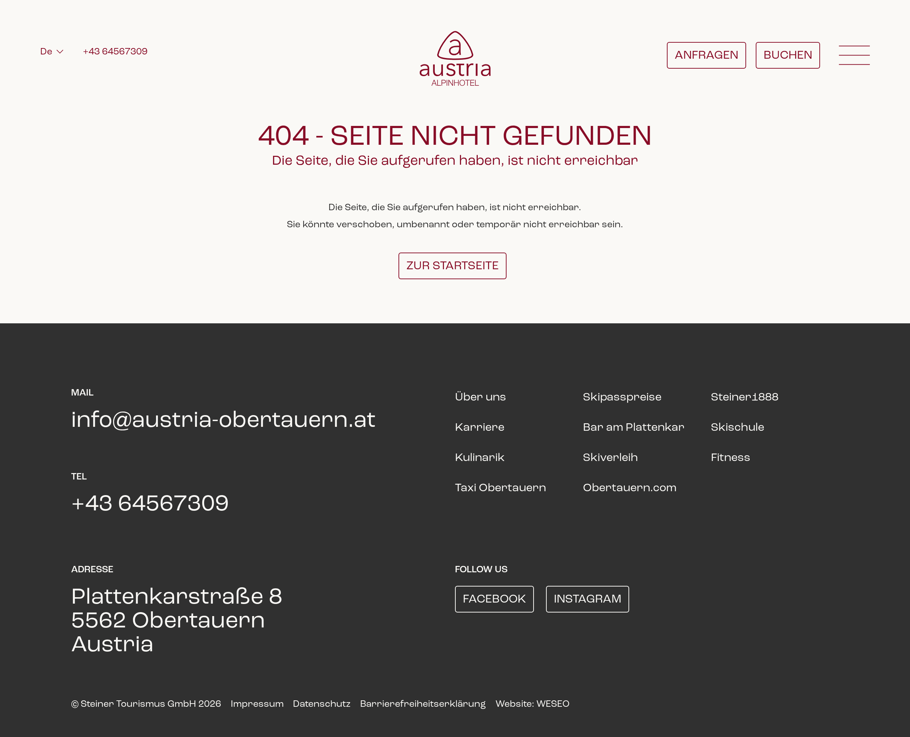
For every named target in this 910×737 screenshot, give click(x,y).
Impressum (257, 704)
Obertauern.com (629, 488)
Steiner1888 (744, 397)
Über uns (480, 397)
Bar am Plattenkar (634, 428)
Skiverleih (610, 458)
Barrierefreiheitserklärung (423, 704)
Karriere (479, 428)
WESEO (552, 704)
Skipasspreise (622, 397)
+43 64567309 (115, 52)
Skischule (737, 428)
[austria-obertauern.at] (455, 58)
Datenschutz (321, 704)
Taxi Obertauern (500, 488)
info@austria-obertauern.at (223, 421)
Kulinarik (480, 458)
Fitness (730, 458)
